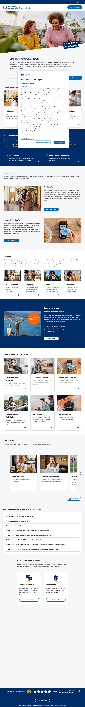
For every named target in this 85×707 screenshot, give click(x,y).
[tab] (6, 79)
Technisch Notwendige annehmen (42, 142)
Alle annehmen (59, 142)
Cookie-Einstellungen (27, 139)
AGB (56, 705)
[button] (42, 516)
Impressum (21, 705)
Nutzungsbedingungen (38, 705)
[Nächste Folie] (80, 473)
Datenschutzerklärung (27, 83)
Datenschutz (28, 705)
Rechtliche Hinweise (49, 705)
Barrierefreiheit (62, 705)
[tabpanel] (23, 472)
